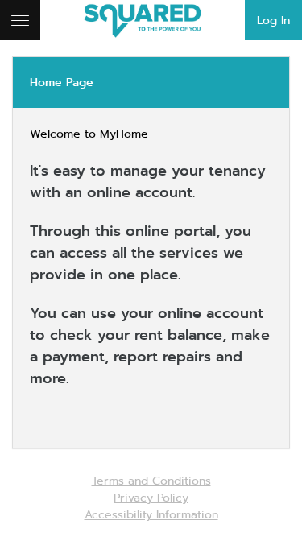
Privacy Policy (151, 497)
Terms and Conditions (151, 481)
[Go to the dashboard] (151, 20)
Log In (273, 20)
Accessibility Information (151, 514)
